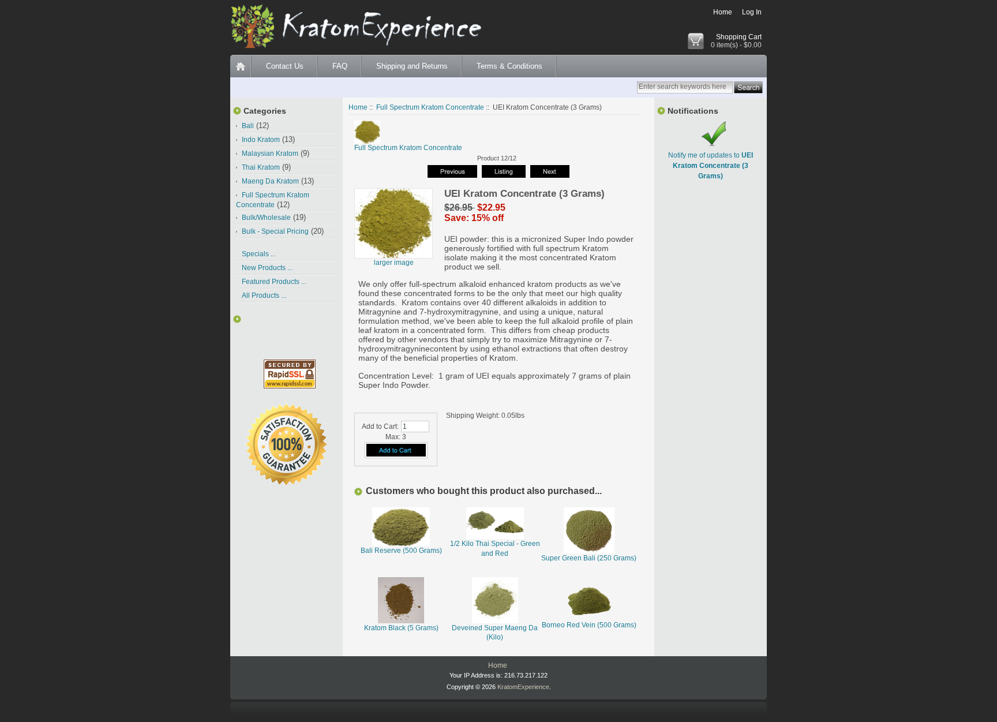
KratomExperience (523, 686)
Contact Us (284, 66)
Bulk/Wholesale (266, 218)
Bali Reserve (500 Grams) (401, 551)
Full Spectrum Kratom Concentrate (430, 107)
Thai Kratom (261, 167)
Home (722, 12)
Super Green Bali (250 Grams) (588, 558)
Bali (248, 126)
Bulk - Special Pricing (275, 231)
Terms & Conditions (509, 66)
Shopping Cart (739, 37)
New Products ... (267, 268)
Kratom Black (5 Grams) (401, 628)
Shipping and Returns (412, 66)
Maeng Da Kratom (270, 181)
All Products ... (264, 295)
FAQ (339, 66)
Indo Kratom (261, 140)
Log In (752, 12)
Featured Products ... (274, 282)
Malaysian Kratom (270, 153)
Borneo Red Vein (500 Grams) (589, 625)
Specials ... (259, 254)
